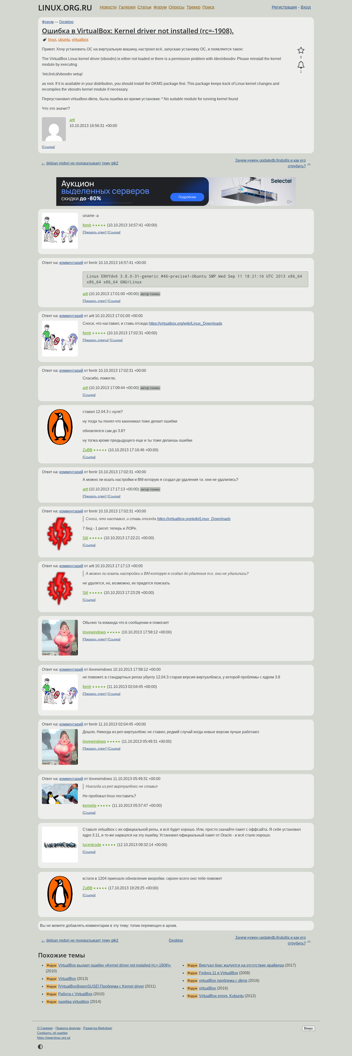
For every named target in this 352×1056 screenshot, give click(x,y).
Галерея (127, 7)
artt (72, 120)
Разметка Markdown (97, 1028)
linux (52, 40)
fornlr (87, 225)
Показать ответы (96, 340)
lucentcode (92, 845)
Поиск (208, 7)
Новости (108, 7)
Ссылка (48, 147)
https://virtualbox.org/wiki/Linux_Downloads (185, 323)
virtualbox (80, 40)
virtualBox (207, 988)
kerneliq (89, 805)
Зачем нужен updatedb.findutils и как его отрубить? (270, 163)
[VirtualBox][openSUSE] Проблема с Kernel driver (101, 986)
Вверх (308, 1028)
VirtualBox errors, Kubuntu (221, 996)
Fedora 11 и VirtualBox (218, 973)
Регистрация (284, 7)
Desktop (66, 22)
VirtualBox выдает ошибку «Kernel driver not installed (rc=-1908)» (114, 965)
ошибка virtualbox (73, 1002)
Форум (160, 7)
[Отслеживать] (300, 65)
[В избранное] (300, 50)
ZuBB (87, 450)
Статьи (144, 7)
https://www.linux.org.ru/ (53, 1038)
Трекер (193, 7)
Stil (85, 538)
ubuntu (64, 40)
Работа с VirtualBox (75, 994)
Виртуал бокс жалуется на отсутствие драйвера (241, 965)
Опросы (176, 7)
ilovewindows (94, 632)
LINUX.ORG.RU (65, 7)
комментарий (71, 263)
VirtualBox (67, 979)
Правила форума (68, 1028)
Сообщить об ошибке (52, 1033)
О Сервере (45, 1028)
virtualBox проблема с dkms (223, 981)
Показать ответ (95, 232)
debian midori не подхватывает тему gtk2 (82, 163)
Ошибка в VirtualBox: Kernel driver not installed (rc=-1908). (138, 30)
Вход (306, 7)
